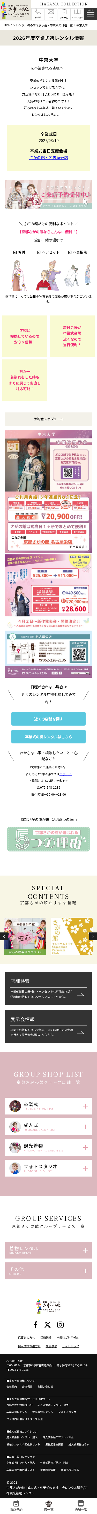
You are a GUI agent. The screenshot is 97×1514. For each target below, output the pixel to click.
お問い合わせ (45, 1386)
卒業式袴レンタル (16, 1412)
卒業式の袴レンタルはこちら (48, 736)
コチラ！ (65, 774)
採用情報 (45, 1337)
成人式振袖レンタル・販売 (53, 1405)
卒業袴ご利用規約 (67, 1337)
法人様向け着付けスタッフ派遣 (24, 1419)
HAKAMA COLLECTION (64, 3)
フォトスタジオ (67, 1412)
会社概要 (27, 1386)
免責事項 (51, 1346)
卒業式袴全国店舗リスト (20, 1470)
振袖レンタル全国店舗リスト (23, 1444)
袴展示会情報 (48, 1470)
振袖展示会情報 (54, 1444)
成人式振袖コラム (79, 1444)
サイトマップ (70, 1346)
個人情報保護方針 (29, 1346)
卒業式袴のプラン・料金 (54, 1462)
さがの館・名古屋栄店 (48, 157)
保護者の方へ (26, 1337)
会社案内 (11, 1386)
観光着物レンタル (42, 1412)
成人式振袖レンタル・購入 (22, 1437)
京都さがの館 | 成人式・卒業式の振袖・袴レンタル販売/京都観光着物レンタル (47, 1490)
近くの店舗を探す (48, 718)
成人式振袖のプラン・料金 (58, 1437)
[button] (4, 936)
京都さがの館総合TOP (19, 1405)
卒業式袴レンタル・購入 (20, 1462)
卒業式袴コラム (70, 1470)
